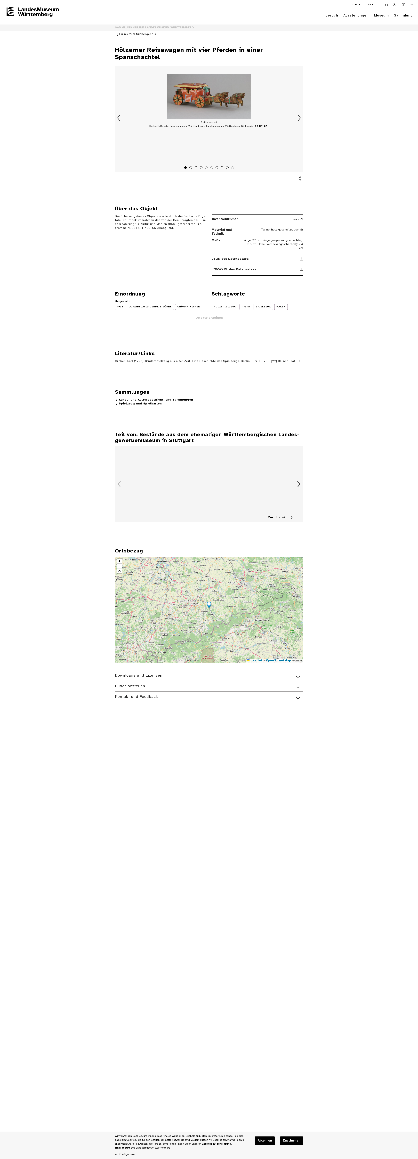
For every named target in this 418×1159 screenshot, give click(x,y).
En (411, 4)
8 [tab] (222, 168)
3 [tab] (196, 168)
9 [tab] (227, 168)
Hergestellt (122, 301)
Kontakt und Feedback (136, 697)
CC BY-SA (261, 126)
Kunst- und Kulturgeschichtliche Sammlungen (156, 399)
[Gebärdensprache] (403, 5)
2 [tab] (191, 168)
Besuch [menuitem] (331, 15)
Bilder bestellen (130, 686)
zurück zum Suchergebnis (137, 34)
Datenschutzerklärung (216, 1144)
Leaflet (255, 660)
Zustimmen (291, 1140)
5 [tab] (207, 168)
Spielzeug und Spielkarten (140, 403)
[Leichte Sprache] (394, 5)
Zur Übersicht (279, 517)
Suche (369, 4)
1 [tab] (186, 168)
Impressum (122, 1147)
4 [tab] (201, 168)
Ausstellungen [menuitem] (356, 15)
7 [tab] (217, 168)
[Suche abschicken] (386, 5)
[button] (209, 605)
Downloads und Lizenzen (138, 676)
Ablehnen (265, 1140)
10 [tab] (233, 168)
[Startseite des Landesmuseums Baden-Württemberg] (33, 14)
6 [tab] (212, 168)
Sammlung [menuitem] (403, 15)
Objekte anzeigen (209, 318)
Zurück (119, 118)
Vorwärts (299, 118)
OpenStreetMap (278, 660)
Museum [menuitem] (381, 15)
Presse (356, 4)
